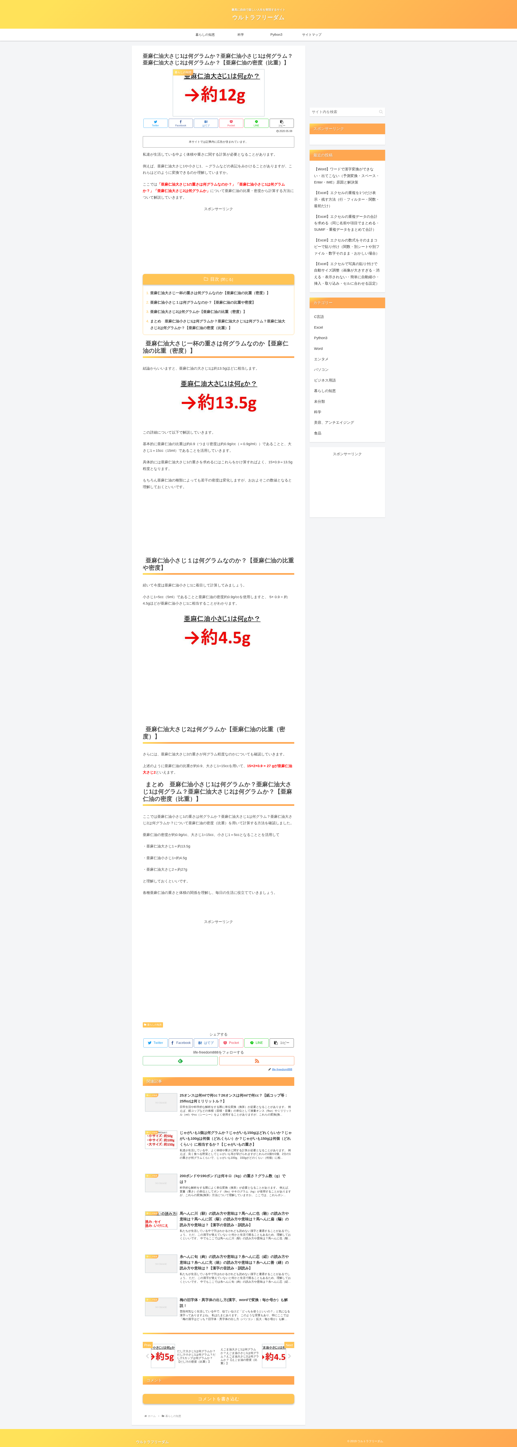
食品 (317, 433)
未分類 (319, 401)
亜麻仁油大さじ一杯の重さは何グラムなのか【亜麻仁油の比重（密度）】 (210, 293)
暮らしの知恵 (154, 1024)
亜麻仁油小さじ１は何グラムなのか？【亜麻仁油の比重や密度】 (203, 302)
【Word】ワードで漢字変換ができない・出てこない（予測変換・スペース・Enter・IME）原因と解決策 (346, 175)
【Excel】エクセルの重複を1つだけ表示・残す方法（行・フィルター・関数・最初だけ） (346, 199)
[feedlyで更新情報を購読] (180, 1060)
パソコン (321, 370)
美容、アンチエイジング (334, 422)
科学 (317, 412)
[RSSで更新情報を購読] (256, 1060)
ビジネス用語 (325, 380)
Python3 (320, 338)
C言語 (319, 317)
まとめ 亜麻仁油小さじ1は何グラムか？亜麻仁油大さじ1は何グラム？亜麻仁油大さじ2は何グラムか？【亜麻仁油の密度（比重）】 (217, 324)
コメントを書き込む (218, 1398)
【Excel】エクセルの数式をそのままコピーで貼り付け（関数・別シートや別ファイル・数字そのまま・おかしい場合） (346, 246)
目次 (214, 279)
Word (318, 349)
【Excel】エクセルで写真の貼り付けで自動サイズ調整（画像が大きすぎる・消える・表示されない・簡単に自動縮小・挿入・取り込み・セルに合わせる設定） (346, 273)
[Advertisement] (218, 240)
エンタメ (321, 359)
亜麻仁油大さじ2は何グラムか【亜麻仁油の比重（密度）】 (198, 312)
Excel (318, 327)
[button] (282, 123)
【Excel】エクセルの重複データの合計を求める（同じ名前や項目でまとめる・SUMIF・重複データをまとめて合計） (346, 223)
